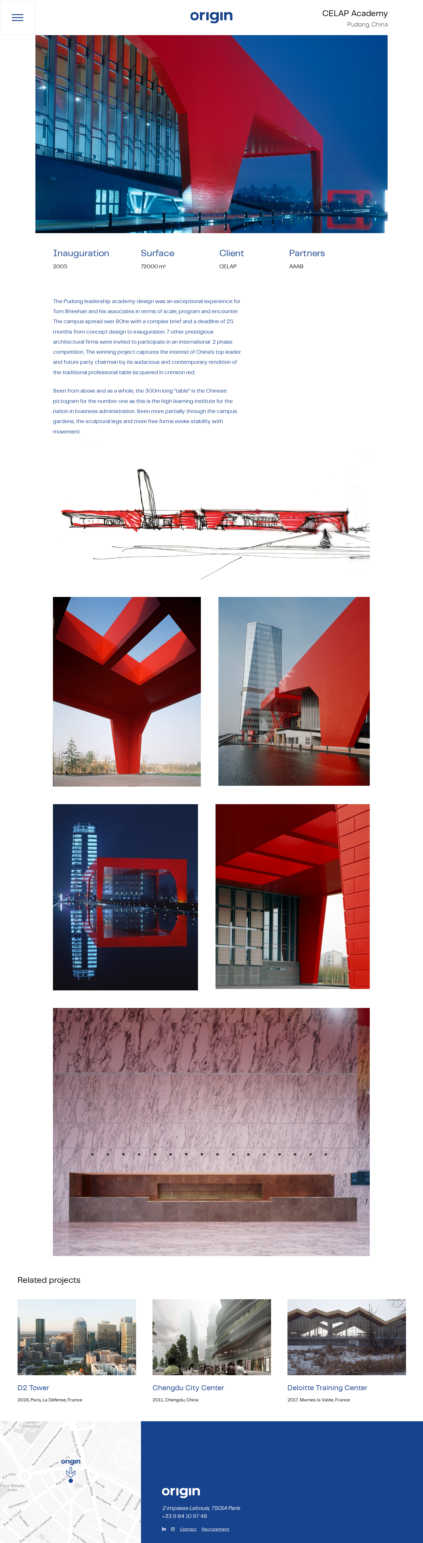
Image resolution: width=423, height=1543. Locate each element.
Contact (188, 1529)
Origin (211, 17)
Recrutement (215, 1529)
